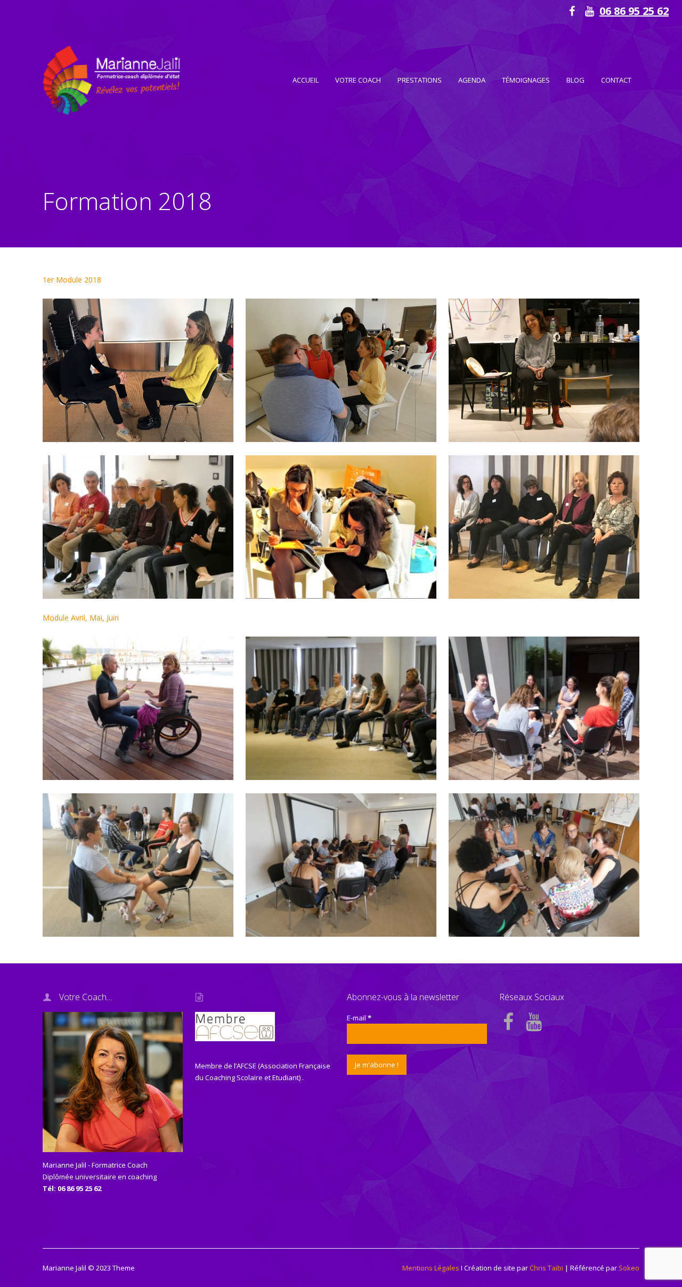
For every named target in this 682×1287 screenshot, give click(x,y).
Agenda (471, 80)
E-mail (359, 1018)
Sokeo (629, 1268)
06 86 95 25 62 (634, 11)
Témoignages (526, 80)
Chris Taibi (546, 1268)
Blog (575, 80)
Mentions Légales (430, 1268)
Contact (616, 80)
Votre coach (358, 80)
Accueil (306, 80)
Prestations (419, 80)
